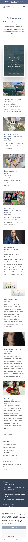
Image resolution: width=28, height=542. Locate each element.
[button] (25, 509)
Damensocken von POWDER (11, 456)
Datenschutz (7, 539)
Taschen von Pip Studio (14, 54)
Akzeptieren (14, 527)
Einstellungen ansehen (14, 536)
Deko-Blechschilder (11, 299)
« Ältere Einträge (7, 434)
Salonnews (7, 101)
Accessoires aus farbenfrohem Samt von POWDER (12, 210)
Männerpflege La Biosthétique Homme (14, 499)
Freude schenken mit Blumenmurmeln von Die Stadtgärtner (13, 136)
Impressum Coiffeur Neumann (17, 539)
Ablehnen (14, 532)
